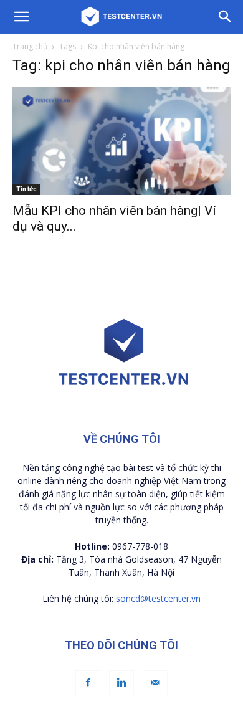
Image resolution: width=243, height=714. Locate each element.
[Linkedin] (121, 682)
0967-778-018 (140, 546)
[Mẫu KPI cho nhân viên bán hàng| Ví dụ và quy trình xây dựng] (121, 141)
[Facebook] (87, 682)
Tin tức (26, 189)
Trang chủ (29, 46)
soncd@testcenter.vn (158, 598)
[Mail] (155, 682)
